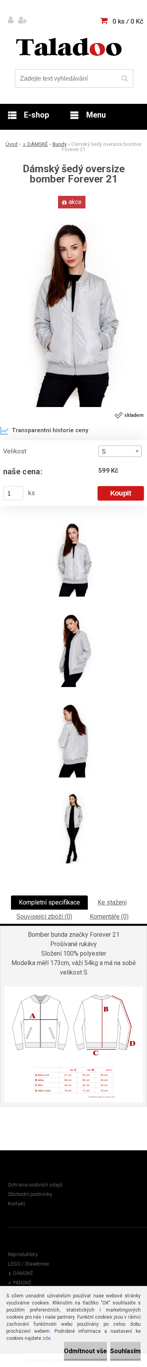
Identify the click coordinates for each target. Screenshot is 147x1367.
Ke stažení (112, 902)
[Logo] (69, 46)
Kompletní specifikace (49, 902)
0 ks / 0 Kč (128, 21)
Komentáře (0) (109, 916)
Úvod (11, 144)
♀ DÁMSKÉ (35, 144)
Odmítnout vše (85, 1351)
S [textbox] (104, 451)
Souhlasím (125, 1351)
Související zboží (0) (44, 916)
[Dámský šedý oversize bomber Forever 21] (73, 213)
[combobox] (120, 451)
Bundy (60, 144)
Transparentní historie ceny (50, 430)
